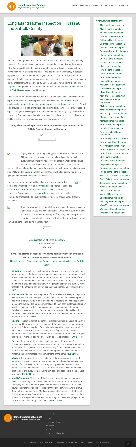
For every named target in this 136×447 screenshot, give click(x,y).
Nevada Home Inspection (111, 128)
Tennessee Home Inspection (113, 183)
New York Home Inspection (112, 146)
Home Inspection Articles (56, 433)
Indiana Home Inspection (111, 73)
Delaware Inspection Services (114, 51)
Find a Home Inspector (91, 5)
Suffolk (13, 90)
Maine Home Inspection (111, 92)
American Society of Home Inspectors (47, 240)
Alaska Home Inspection (111, 29)
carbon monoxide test (68, 104)
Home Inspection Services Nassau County (29, 261)
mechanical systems (17, 104)
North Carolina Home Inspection (114, 149)
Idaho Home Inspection (111, 66)
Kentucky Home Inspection (112, 85)
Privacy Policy (71, 442)
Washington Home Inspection (113, 201)
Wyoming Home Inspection (112, 212)
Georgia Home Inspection (112, 58)
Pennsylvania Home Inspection (114, 168)
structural (26, 100)
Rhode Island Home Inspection (114, 172)
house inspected (32, 172)
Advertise (123, 5)
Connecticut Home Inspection (113, 47)
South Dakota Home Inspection (114, 179)
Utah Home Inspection (110, 190)
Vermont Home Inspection (112, 194)
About (48, 429)
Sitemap (82, 442)
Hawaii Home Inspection (111, 62)
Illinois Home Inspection (111, 70)
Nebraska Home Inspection (112, 124)
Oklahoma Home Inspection (113, 160)
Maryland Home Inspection (112, 96)
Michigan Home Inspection (112, 106)
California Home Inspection (112, 40)
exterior (70, 100)
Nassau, (21, 90)
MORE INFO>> (29, 316)
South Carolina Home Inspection (115, 175)
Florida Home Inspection (111, 55)
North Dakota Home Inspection (114, 153)
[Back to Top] (128, 444)
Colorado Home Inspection (112, 44)
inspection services (75, 86)
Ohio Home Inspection (110, 157)
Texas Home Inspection (111, 186)
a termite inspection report (39, 104)
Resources (110, 5)
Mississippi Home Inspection (114, 113)
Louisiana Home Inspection (112, 88)
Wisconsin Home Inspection (113, 209)
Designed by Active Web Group (99, 442)
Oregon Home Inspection (111, 164)
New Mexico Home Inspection (114, 142)
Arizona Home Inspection (111, 32)
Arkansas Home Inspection (112, 36)
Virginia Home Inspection (111, 198)
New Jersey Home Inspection (114, 138)
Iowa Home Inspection (110, 77)
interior (63, 100)
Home (74, 5)
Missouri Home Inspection (112, 117)
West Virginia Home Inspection (114, 205)
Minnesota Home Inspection (113, 109)
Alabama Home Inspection (112, 25)
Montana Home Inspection (112, 121)
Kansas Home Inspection (111, 81)
